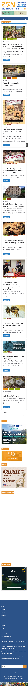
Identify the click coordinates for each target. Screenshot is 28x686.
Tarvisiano (12, 388)
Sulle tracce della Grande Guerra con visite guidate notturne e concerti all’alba (13, 46)
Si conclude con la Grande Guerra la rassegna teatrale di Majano (13, 242)
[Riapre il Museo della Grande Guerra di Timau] (14, 71)
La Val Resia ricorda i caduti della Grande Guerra (13, 395)
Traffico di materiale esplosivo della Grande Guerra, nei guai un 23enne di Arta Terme (13, 285)
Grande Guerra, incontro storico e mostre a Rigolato (13, 205)
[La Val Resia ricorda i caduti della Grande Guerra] (14, 382)
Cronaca (9, 277)
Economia (3, 609)
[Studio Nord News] (3, 18)
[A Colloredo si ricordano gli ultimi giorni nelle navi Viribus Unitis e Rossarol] (14, 346)
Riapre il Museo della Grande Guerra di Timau (12, 84)
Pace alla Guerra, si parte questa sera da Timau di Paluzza (12, 132)
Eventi (2, 628)
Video (2, 631)
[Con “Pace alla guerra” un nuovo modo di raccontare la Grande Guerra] (14, 156)
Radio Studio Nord (5, 633)
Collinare (9, 39)
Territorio (15, 39)
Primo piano (14, 78)
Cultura (9, 78)
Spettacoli (14, 163)
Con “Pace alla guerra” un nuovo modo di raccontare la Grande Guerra (13, 170)
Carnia (4, 39)
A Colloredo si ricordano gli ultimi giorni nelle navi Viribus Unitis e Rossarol (13, 359)
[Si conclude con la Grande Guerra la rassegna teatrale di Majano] (14, 228)
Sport (2, 618)
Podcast (3, 625)
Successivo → (24, 415)
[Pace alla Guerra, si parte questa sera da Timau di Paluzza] (14, 112)
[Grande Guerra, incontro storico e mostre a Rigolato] (14, 192)
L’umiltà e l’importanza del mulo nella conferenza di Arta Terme (13, 325)
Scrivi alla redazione (6, 636)
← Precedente (4, 412)
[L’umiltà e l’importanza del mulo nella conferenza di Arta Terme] (14, 311)
